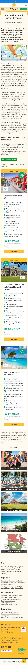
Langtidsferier (5, 588)
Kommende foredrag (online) (9, 612)
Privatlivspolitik (5, 599)
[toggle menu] (2, 9)
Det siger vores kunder (8, 601)
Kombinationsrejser (7, 584)
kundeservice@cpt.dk (7, 633)
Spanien (3, 571)
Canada (7, 566)
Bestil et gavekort (6, 603)
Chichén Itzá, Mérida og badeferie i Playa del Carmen (14, 287)
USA (14, 571)
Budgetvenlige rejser (7, 586)
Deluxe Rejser (19, 586)
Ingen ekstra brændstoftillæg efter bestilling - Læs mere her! (14, 1)
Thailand (9, 571)
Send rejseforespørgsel (9, 159)
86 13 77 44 (4, 631)
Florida (16, 566)
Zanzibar (3, 573)
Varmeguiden (5, 616)
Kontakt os (4, 596)
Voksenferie (21, 582)
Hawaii (21, 566)
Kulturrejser (4, 582)
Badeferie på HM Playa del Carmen (13, 373)
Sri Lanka (17, 569)
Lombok (8, 568)
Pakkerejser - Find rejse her (9, 604)
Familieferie (19, 581)
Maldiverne (20, 568)
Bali (2, 566)
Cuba (11, 566)
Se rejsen (14, 251)
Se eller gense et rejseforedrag (10, 614)
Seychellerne (10, 569)
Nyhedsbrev (12, 597)
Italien (3, 568)
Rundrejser (4, 581)
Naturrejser (12, 582)
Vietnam (19, 571)
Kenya (14, 568)
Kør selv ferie (19, 588)
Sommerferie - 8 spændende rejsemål (12, 617)
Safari (12, 588)
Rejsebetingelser (16, 599)
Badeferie (11, 581)
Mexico (3, 569)
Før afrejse (4, 597)
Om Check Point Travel (15, 596)
